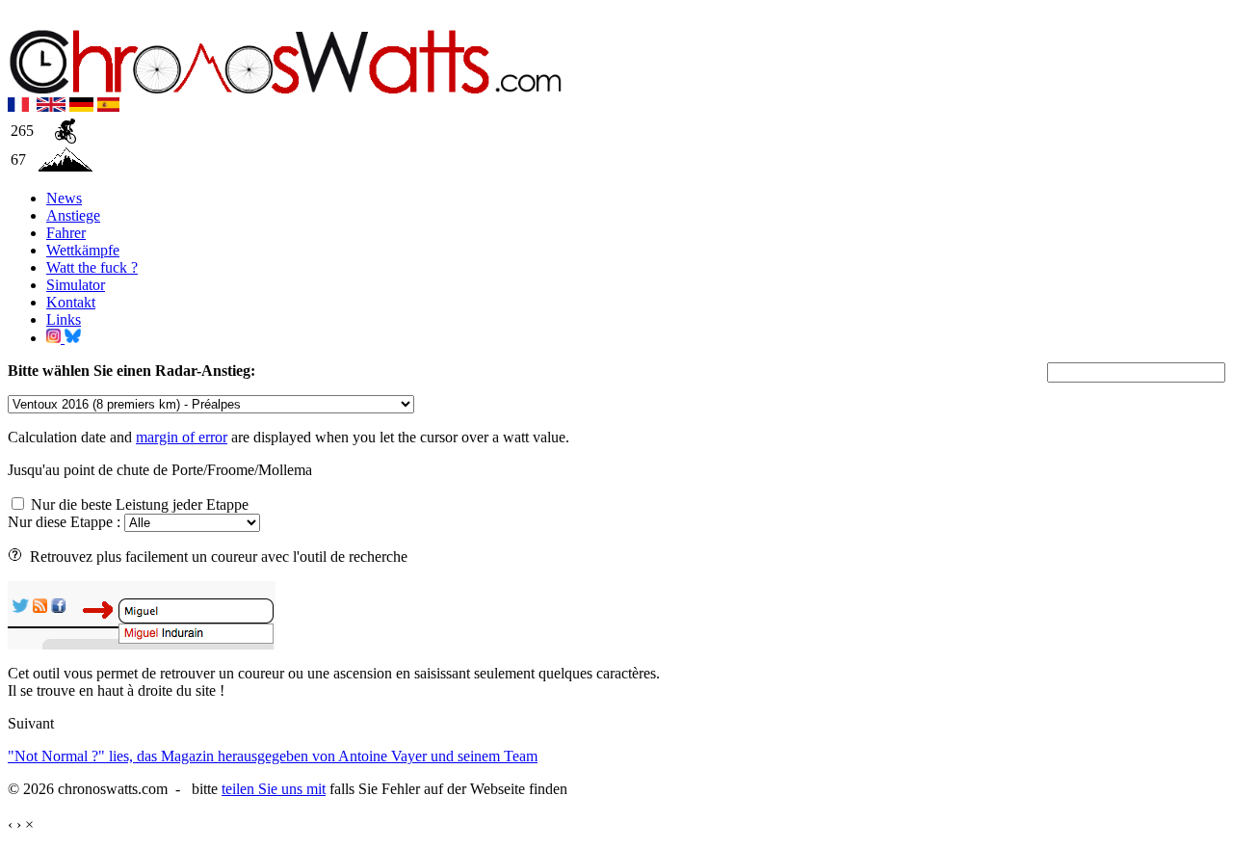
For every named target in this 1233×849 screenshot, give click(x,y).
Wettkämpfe (82, 250)
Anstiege (73, 215)
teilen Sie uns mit (274, 789)
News (64, 198)
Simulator (75, 285)
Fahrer (66, 233)
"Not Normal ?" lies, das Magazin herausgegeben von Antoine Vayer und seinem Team (273, 756)
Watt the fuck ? (92, 267)
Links (63, 319)
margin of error (181, 437)
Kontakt (70, 302)
